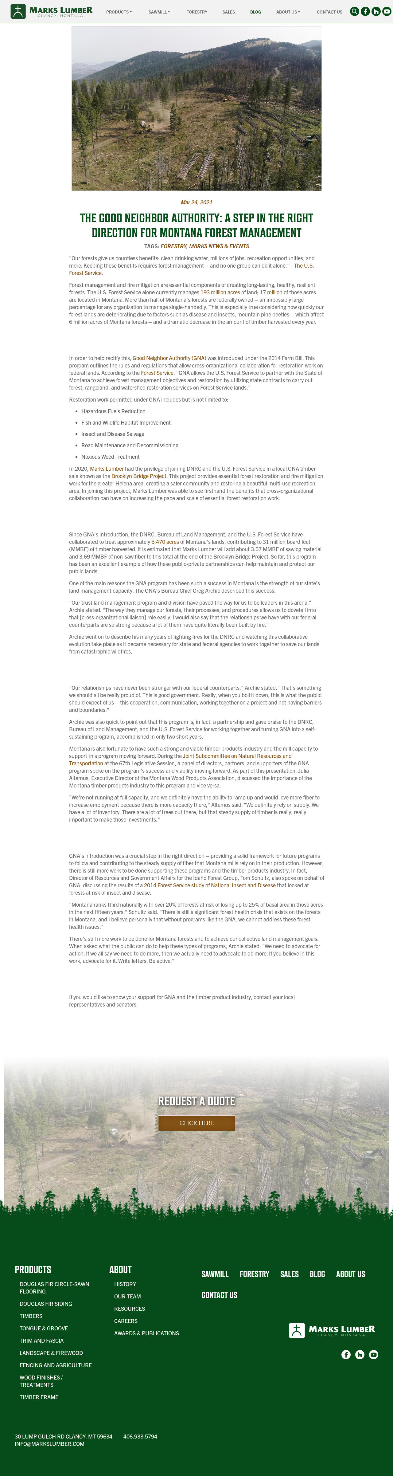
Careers (126, 1320)
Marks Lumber (107, 468)
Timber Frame (39, 1396)
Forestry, (175, 245)
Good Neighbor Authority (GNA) (168, 357)
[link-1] (365, 11)
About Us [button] (287, 11)
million (274, 292)
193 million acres (219, 292)
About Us (350, 1274)
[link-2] (376, 11)
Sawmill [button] (158, 11)
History (125, 1283)
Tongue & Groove (44, 1328)
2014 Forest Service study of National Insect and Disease (209, 885)
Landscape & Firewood (51, 1352)
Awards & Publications (146, 1333)
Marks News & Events (219, 245)
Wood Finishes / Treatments (41, 1381)
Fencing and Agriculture (56, 1364)
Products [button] (118, 11)
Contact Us (329, 11)
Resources (129, 1308)
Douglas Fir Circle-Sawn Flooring (54, 1287)
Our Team (127, 1296)
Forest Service (156, 372)
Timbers (31, 1315)
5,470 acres (164, 541)
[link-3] (386, 11)
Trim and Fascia (42, 1340)
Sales (229, 11)
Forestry (196, 11)
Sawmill (215, 1274)
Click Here (197, 1123)
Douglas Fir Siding (46, 1303)
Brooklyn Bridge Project (138, 475)
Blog (255, 11)
